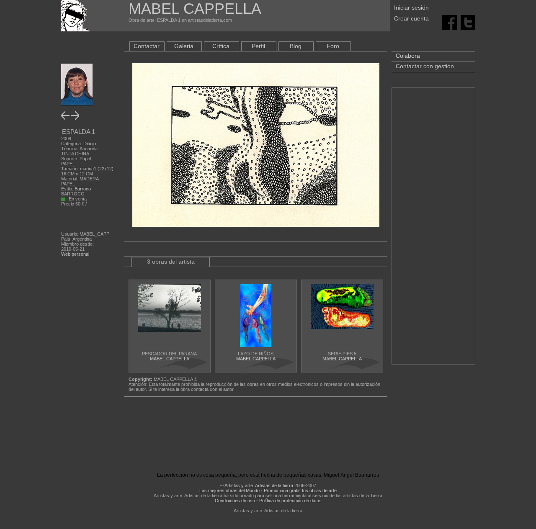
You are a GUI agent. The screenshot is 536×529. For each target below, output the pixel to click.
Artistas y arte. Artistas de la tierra (258, 485)
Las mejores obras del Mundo (229, 490)
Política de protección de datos (290, 500)
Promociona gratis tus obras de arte (300, 490)
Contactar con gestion (425, 66)
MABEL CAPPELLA (169, 358)
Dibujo (89, 143)
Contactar (147, 46)
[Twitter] (468, 21)
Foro (333, 46)
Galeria (183, 46)
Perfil (258, 46)
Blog (296, 46)
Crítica (220, 46)
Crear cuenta (411, 18)
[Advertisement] (433, 230)
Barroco (83, 188)
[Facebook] (449, 21)
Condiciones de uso (235, 500)
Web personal (75, 254)
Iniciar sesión (411, 7)
